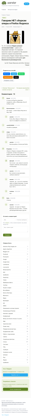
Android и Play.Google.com (9, 246)
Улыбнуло (5, 349)
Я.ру (4, 357)
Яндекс (8, 15)
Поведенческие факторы (9, 329)
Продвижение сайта (8, 331)
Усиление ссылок (7, 352)
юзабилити (6, 362)
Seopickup (5, 277)
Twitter (16, 77)
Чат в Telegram (5, 415)
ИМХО (4, 305)
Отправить (7, 235)
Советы (5, 336)
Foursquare (6, 256)
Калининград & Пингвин (9, 311)
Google (5, 259)
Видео (4, 298)
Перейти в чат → (15, 375)
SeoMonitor (6, 274)
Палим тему (6, 326)
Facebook (5, 254)
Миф (4, 321)
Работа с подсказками (9, 334)
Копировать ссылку (8, 80)
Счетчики (5, 344)
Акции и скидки (7, 287)
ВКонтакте (6, 73)
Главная (4, 9)
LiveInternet (6, 264)
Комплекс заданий (8, 313)
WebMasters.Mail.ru (8, 282)
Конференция (6, 316)
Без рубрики (6, 290)
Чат (27, 3)
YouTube (5, 285)
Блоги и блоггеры (7, 292)
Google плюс (6, 262)
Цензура (5, 354)
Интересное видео (12, 9)
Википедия (6, 300)
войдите (7, 222)
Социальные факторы (8, 339)
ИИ (4, 303)
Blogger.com (6, 251)
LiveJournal (6, 267)
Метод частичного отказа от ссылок (12, 318)
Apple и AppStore (7, 249)
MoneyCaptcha (7, 269)
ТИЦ (4, 347)
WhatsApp (21, 73)
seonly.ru (11, 400)
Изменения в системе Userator (11, 308)
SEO (4, 272)
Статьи (5, 341)
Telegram (14, 73)
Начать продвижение (15, 389)
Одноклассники (8, 77)
